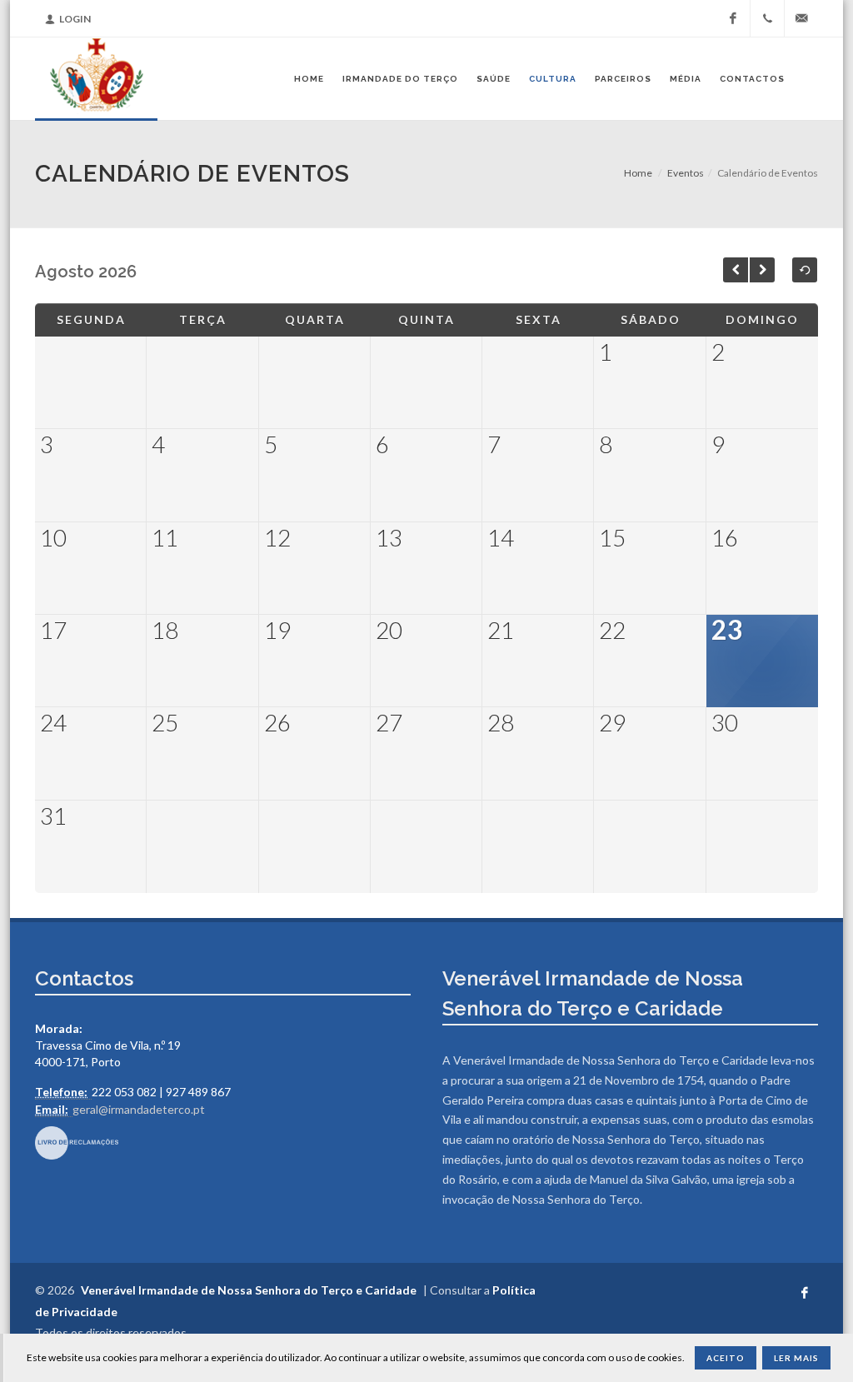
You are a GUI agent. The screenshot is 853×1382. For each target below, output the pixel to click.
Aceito (725, 1358)
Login (75, 18)
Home (638, 173)
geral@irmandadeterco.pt (138, 1109)
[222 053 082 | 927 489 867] (767, 18)
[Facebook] (733, 18)
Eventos (685, 173)
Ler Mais (796, 1358)
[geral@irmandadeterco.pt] (801, 18)
